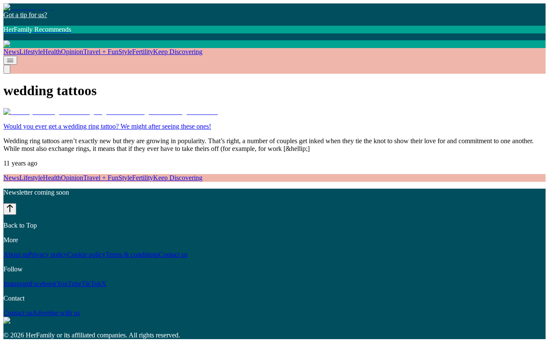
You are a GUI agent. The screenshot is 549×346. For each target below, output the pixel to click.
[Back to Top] (9, 209)
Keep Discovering (177, 51)
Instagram (16, 283)
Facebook (43, 283)
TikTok (91, 283)
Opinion (72, 51)
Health (52, 51)
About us (15, 254)
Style (125, 51)
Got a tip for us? (25, 14)
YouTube (69, 283)
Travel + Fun (100, 51)
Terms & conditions (132, 254)
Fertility (142, 51)
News (11, 51)
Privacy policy (47, 254)
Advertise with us (56, 312)
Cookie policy (86, 254)
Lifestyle (31, 51)
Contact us (173, 254)
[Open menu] (10, 60)
